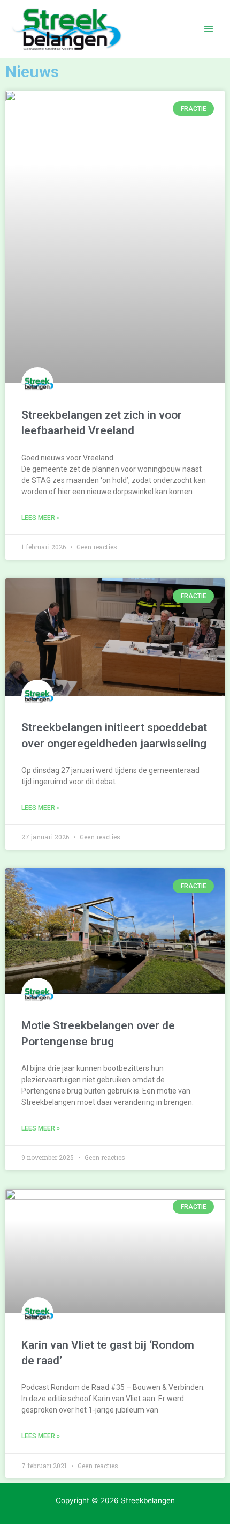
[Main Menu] (209, 29)
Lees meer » (40, 518)
